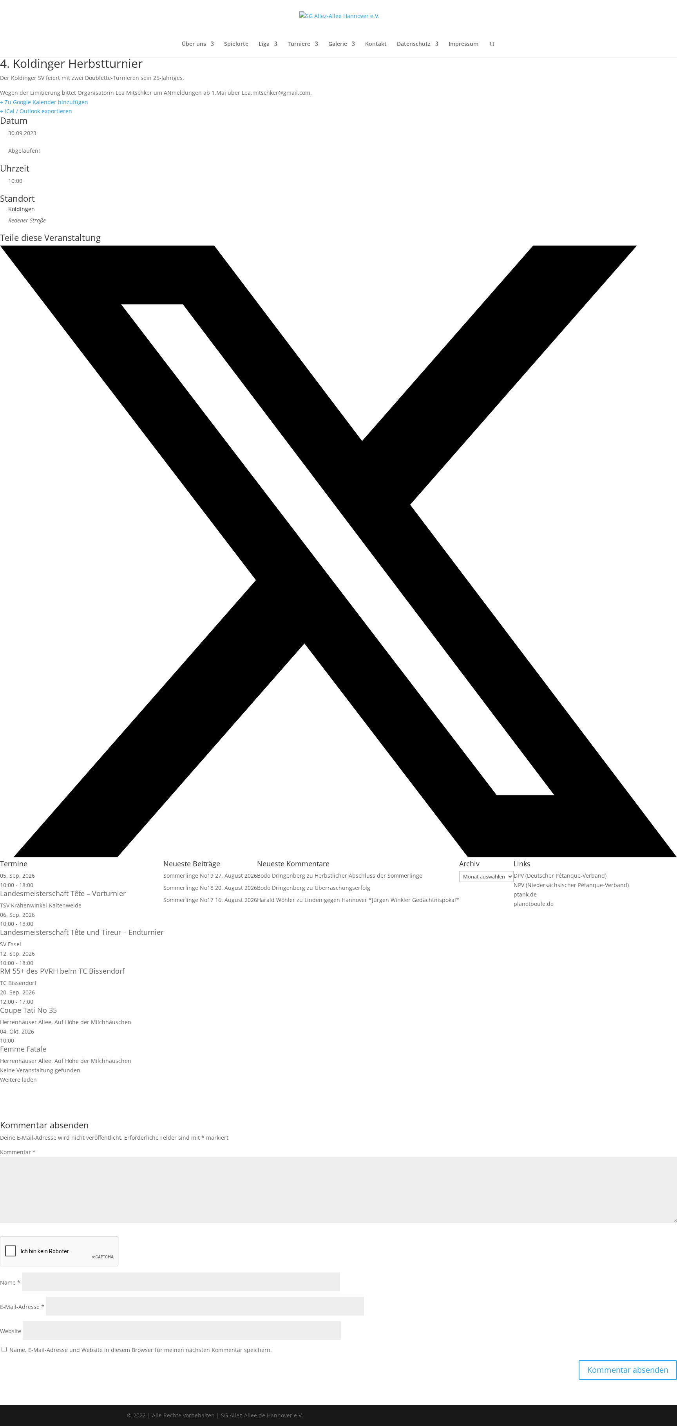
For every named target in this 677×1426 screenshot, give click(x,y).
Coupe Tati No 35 (28, 1010)
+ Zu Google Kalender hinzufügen (44, 102)
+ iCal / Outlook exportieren (36, 111)
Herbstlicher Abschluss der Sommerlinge (368, 875)
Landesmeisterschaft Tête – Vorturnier (63, 893)
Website (10, 1331)
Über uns (194, 44)
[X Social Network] (338, 855)
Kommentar (18, 1152)
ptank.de (525, 894)
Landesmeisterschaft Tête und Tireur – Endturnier (81, 932)
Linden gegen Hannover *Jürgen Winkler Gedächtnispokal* (381, 900)
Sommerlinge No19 (188, 875)
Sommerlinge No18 (188, 887)
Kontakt (376, 44)
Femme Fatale (23, 1049)
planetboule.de (534, 903)
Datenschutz (414, 44)
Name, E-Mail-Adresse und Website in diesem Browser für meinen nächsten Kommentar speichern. (140, 1350)
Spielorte (236, 44)
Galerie (337, 44)
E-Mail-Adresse (22, 1306)
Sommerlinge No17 (188, 900)
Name (10, 1282)
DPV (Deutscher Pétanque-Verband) (560, 875)
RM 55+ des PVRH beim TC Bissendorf (62, 971)
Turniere (299, 44)
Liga (264, 44)
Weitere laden (18, 1079)
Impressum (463, 44)
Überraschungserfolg (342, 887)
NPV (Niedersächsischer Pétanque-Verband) (571, 885)
